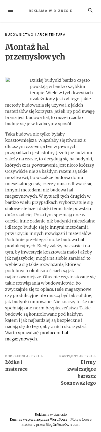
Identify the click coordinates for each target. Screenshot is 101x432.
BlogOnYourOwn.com (63, 424)
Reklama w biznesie (51, 11)
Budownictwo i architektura (35, 34)
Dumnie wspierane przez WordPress (39, 419)
